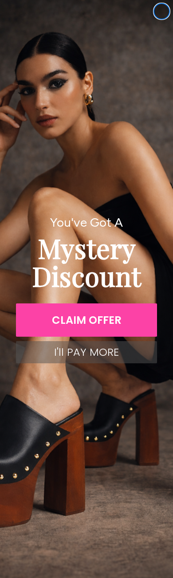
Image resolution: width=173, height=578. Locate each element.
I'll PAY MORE (86, 352)
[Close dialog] (161, 11)
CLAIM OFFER (87, 320)
